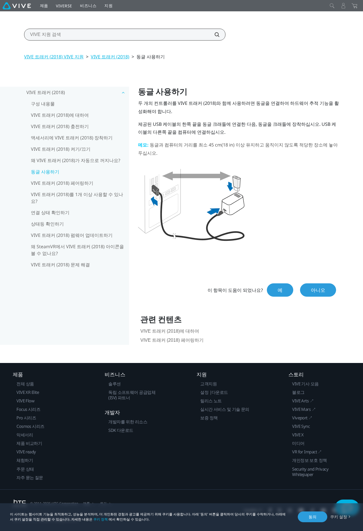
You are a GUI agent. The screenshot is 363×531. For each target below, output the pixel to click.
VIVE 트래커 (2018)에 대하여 (60, 115)
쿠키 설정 (338, 516)
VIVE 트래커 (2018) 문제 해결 (60, 265)
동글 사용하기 (45, 172)
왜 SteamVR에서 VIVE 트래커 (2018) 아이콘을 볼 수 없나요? (77, 249)
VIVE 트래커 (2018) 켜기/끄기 (60, 149)
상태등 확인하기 (47, 224)
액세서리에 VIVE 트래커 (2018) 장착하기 (72, 138)
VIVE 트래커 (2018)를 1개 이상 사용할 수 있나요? (77, 197)
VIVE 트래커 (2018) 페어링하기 (62, 183)
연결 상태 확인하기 (50, 212)
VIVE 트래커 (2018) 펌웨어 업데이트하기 (72, 235)
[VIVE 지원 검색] (214, 34)
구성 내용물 (43, 104)
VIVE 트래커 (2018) (110, 57)
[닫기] (332, 5)
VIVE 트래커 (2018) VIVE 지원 (54, 57)
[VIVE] (17, 5)
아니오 (318, 290)
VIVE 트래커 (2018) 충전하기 (60, 126)
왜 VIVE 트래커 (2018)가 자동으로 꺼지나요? (75, 160)
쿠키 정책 (100, 519)
